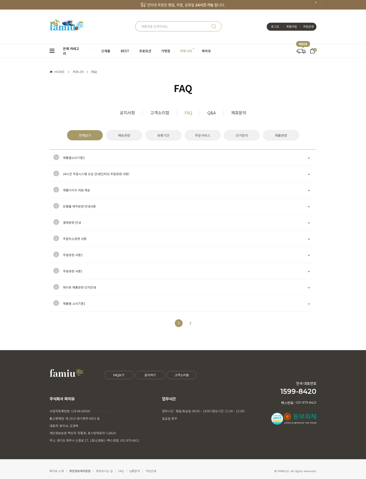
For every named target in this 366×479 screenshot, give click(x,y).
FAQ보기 (118, 375)
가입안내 (308, 26)
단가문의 (242, 135)
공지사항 (127, 112)
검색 (213, 26)
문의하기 (150, 375)
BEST (125, 50)
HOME (60, 72)
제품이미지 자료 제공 (76, 190)
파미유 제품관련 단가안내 (79, 287)
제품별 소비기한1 (74, 303)
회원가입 (291, 26)
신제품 (105, 50)
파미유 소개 (57, 471)
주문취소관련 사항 (75, 238)
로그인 (275, 26)
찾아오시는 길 (104, 471)
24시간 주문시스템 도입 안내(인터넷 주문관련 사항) (96, 174)
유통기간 (163, 135)
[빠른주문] (300, 50)
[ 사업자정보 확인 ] (103, 411)
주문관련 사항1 (73, 271)
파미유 (206, 50)
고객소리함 (159, 112)
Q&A (211, 112)
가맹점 (165, 50)
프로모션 (145, 50)
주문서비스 (202, 135)
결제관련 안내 (72, 222)
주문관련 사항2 (73, 255)
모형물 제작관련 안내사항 (79, 206)
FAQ (94, 71)
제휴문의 (238, 112)
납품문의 (134, 471)
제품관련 (281, 135)
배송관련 (124, 135)
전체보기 (85, 135)
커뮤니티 (186, 50)
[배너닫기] (320, 5)
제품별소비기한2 (74, 157)
